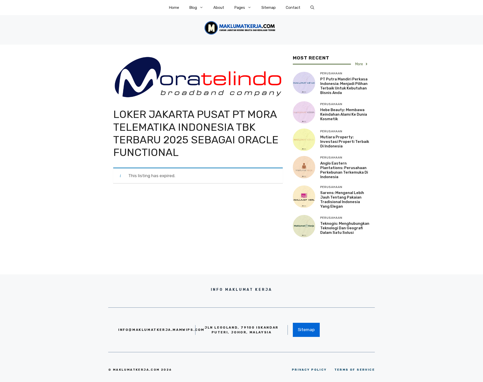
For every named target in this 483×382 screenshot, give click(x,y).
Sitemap (268, 7)
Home (174, 7)
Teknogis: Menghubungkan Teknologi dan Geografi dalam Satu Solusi (344, 228)
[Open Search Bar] (312, 7)
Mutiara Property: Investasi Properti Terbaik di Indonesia (344, 141)
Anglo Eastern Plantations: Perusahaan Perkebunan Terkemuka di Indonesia (344, 170)
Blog (193, 7)
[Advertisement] (198, 227)
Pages (239, 7)
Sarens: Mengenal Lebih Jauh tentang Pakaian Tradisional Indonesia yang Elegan (342, 199)
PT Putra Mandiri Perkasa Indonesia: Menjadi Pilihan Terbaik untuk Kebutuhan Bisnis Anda (344, 86)
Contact (293, 7)
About (218, 7)
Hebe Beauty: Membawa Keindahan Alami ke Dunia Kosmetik (343, 114)
